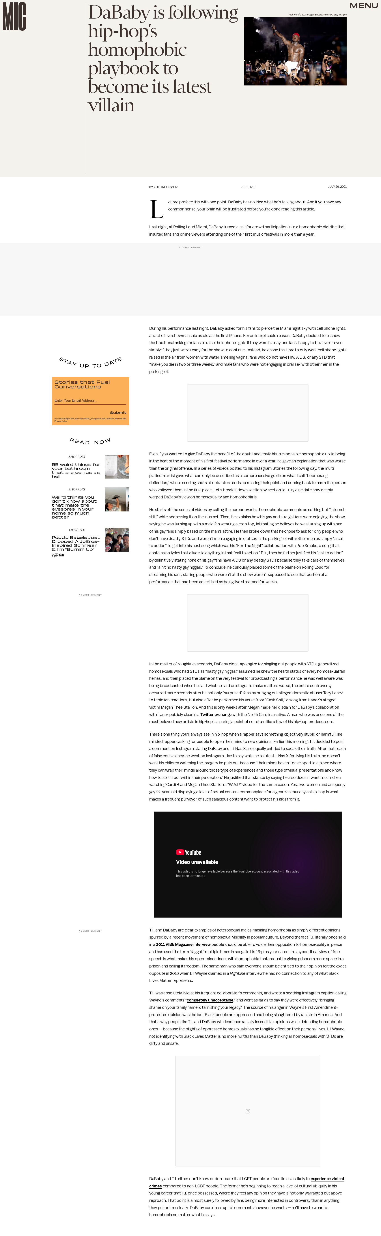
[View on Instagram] (248, 1111)
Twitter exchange (216, 714)
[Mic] (14, 16)
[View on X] (247, 413)
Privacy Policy (60, 421)
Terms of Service (113, 419)
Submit (118, 412)
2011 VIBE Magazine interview (183, 944)
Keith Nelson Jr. (165, 187)
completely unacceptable (210, 1000)
